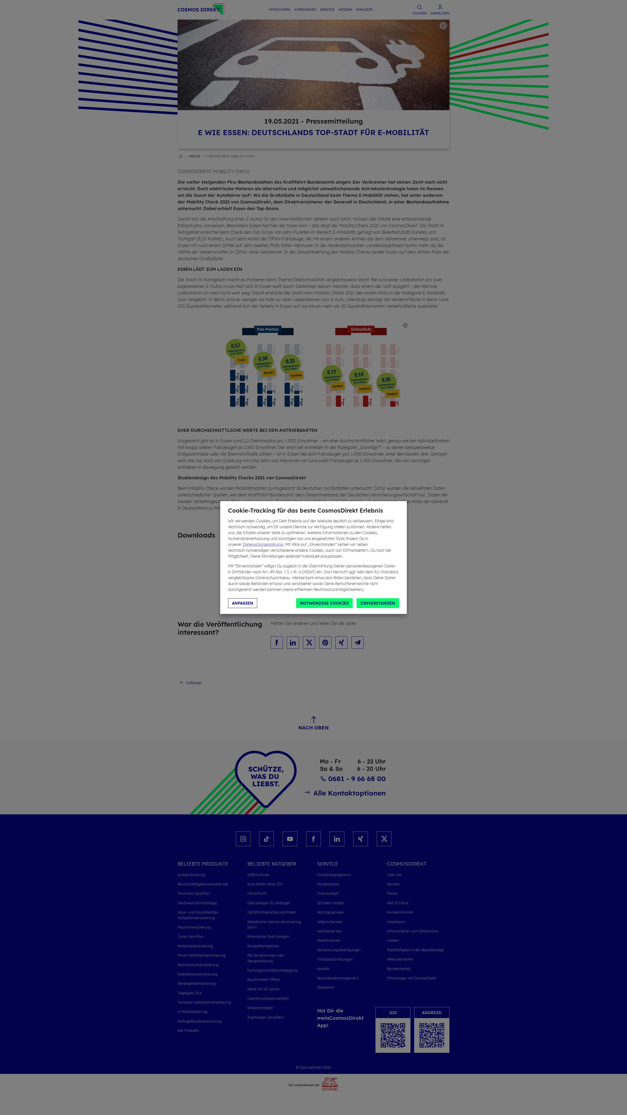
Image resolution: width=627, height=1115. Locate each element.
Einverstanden (378, 603)
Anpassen (242, 603)
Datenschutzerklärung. (263, 544)
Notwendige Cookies (324, 603)
